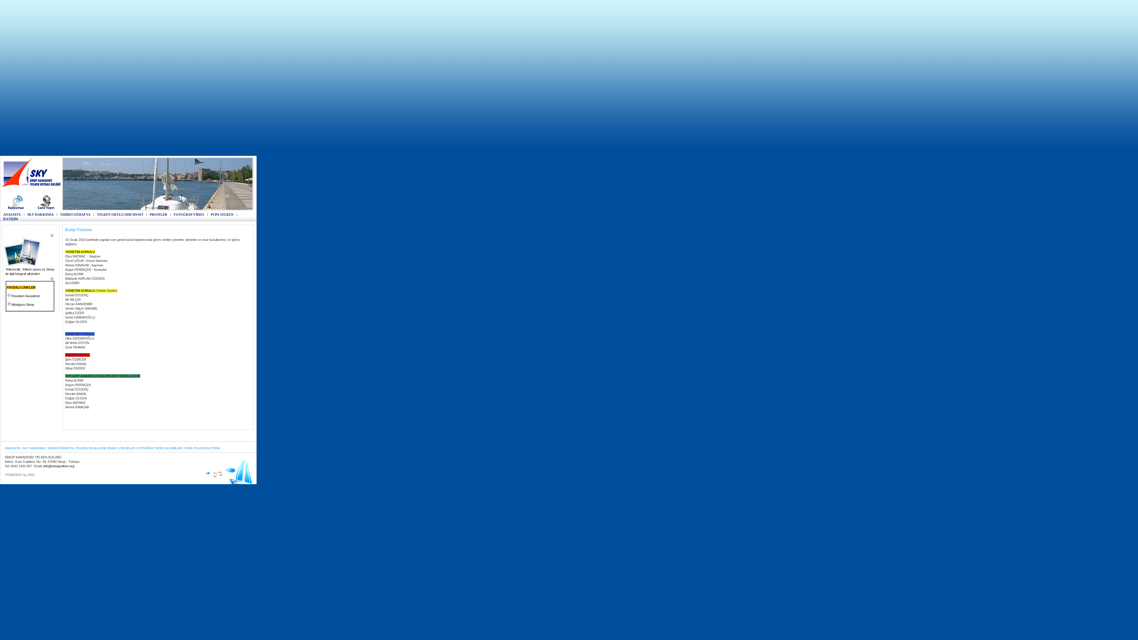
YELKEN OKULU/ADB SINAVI (120, 214)
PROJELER (158, 214)
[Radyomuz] (17, 209)
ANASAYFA (12, 214)
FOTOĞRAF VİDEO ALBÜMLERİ (160, 448)
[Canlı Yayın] (46, 209)
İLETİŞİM (10, 219)
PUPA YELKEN (222, 214)
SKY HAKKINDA (40, 214)
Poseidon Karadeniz (25, 296)
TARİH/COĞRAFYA (75, 214)
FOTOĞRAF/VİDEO (189, 214)
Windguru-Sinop (22, 304)
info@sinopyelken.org (58, 466)
